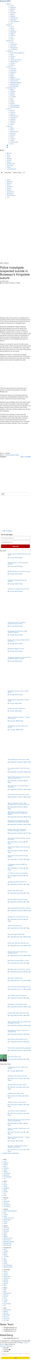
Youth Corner (14, 81)
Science (12, 123)
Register (28, 456)
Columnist (13, 68)
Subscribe (16, 546)
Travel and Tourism (15, 60)
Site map (5, 1313)
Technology (10, 165)
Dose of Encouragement (17, 53)
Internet (12, 114)
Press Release (14, 21)
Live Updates (8, 531)
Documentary (14, 142)
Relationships (14, 61)
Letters (12, 74)
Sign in (22, 456)
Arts (11, 98)
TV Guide (13, 96)
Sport (11, 130)
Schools (12, 35)
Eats (11, 54)
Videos (9, 126)
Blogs (11, 75)
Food (11, 137)
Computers (13, 117)
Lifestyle (9, 51)
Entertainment (11, 88)
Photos (12, 65)
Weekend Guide (14, 107)
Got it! (15, 1358)
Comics (12, 63)
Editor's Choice (17, 172)
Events (12, 103)
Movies (12, 93)
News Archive (7, 1310)
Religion (12, 16)
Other (11, 39)
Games (12, 95)
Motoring (12, 133)
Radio (12, 100)
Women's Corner (15, 79)
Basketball (13, 32)
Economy (12, 46)
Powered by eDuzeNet (6, 1346)
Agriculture (13, 19)
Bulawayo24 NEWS (5, 1)
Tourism (12, 138)
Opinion (9, 67)
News (8, 4)
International (13, 18)
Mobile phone (14, 116)
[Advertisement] (15, 215)
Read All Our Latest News (11, 1153)
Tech (8, 109)
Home (10, 153)
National (12, 9)
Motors (12, 110)
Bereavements (14, 84)
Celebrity (12, 91)
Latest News (7, 172)
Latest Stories (11, 169)
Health (12, 14)
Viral (11, 144)
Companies (13, 44)
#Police (7, 455)
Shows (12, 102)
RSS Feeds (6, 1315)
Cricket (12, 30)
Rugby (12, 33)
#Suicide (12, 455)
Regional (12, 7)
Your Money (13, 49)
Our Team (6, 1320)
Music (12, 89)
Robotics (12, 121)
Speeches (13, 72)
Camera (12, 112)
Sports (9, 25)
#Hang (17, 455)
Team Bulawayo (14, 105)
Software (12, 119)
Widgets (5, 1311)
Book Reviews (14, 86)
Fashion (12, 56)
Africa (11, 11)
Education (13, 12)
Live (11, 23)
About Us (5, 1317)
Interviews (13, 70)
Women (12, 135)
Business (9, 40)
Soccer (12, 28)
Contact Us (6, 1318)
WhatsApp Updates (15, 82)
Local (11, 5)
